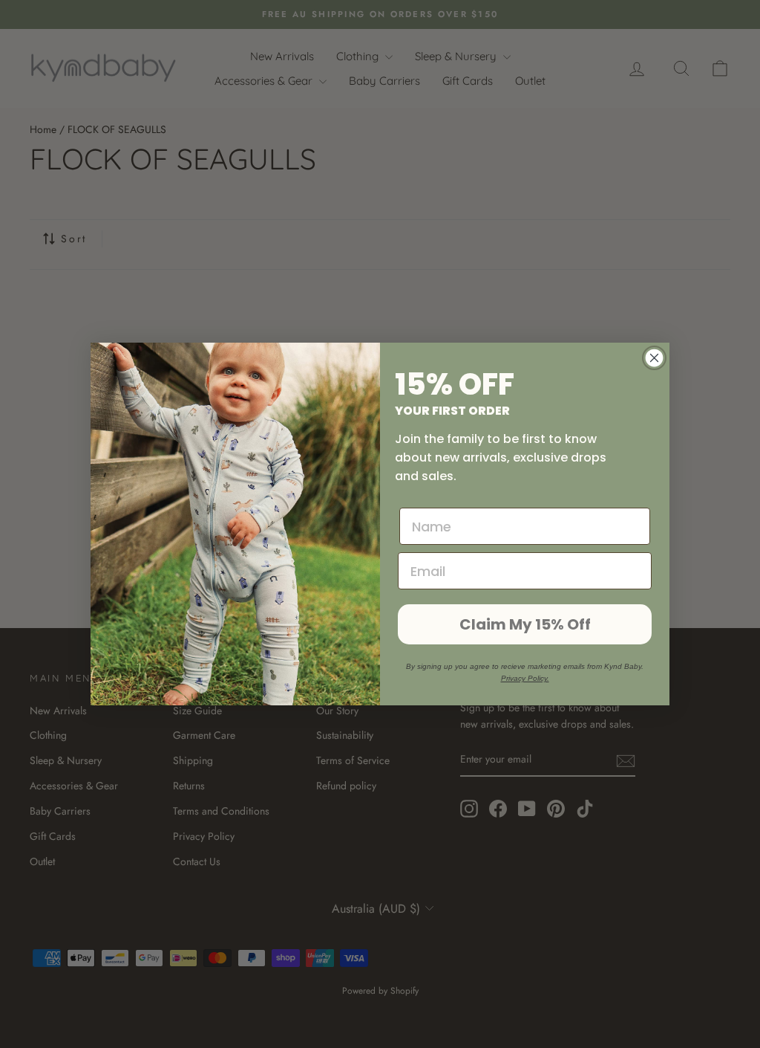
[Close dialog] (654, 358)
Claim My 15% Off (525, 624)
